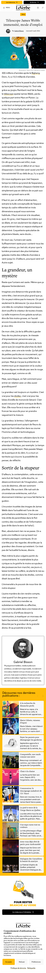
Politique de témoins (18, 968)
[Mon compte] (38, 7)
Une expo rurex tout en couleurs (30, 826)
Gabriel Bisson (19, 31)
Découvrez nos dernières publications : (18, 694)
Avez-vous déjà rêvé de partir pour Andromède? (30, 843)
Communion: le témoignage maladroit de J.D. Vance (31, 791)
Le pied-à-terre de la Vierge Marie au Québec (30, 809)
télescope (8, 94)
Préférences (36, 962)
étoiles (17, 396)
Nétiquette (31, 968)
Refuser (22, 962)
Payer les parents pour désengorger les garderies (31, 738)
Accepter (8, 962)
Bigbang (36, 73)
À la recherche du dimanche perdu (27, 704)
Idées (23, 14)
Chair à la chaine (27, 771)
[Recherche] (42, 7)
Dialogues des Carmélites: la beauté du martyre (31, 860)
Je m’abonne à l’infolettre (21, 912)
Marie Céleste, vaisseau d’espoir (30, 721)
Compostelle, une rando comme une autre (30, 755)
